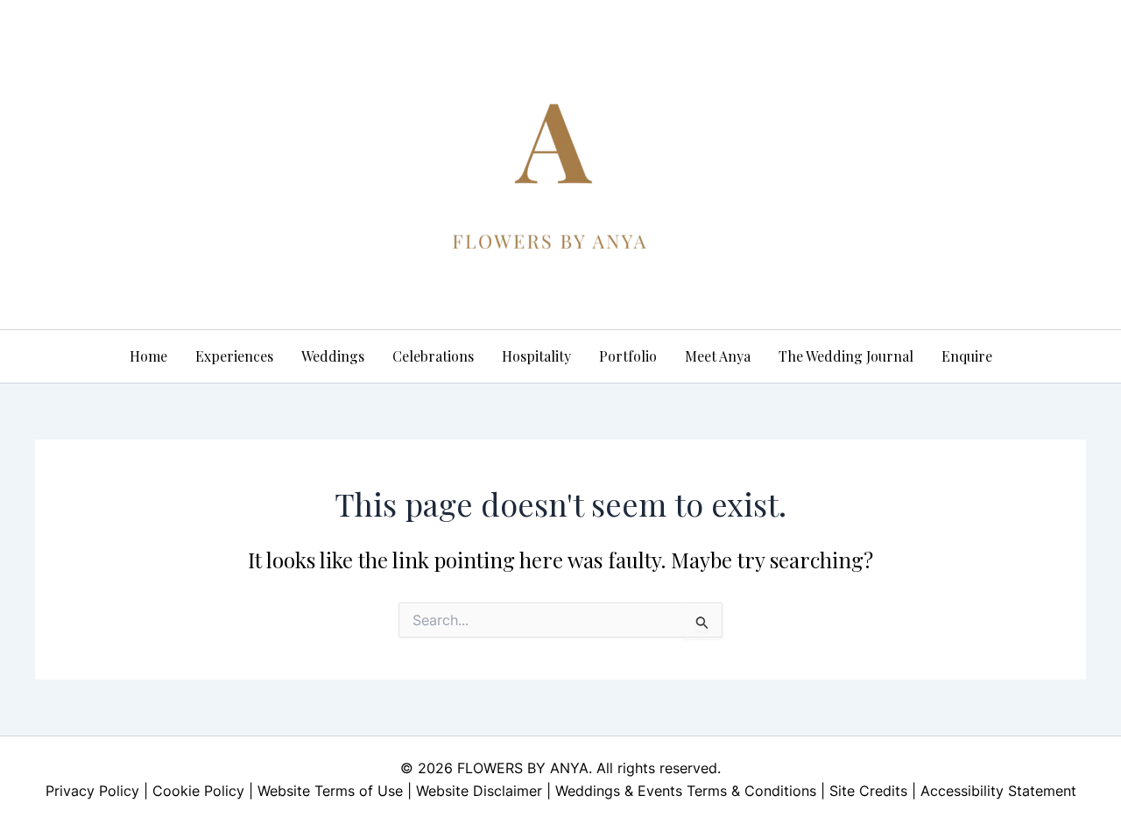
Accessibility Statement (998, 790)
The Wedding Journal (846, 356)
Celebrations (433, 356)
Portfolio (628, 356)
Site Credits (868, 790)
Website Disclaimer (479, 790)
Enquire (966, 356)
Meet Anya (718, 356)
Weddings (332, 356)
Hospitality (536, 356)
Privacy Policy (92, 790)
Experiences (234, 356)
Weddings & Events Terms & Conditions (685, 790)
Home (148, 356)
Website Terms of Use (330, 790)
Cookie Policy (198, 790)
